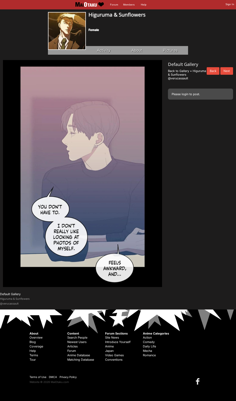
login (185, 94)
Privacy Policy (68, 377)
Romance (149, 355)
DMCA (53, 377)
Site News (112, 337)
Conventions (113, 359)
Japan (109, 351)
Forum (114, 4)
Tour (33, 359)
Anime (109, 346)
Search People (77, 337)
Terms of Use (38, 377)
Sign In (229, 4)
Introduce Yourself (118, 342)
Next (226, 71)
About (136, 50)
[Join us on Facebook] (198, 381)
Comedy (149, 342)
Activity (104, 50)
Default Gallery (10, 294)
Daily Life (149, 346)
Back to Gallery (178, 71)
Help (144, 4)
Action (147, 337)
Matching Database (80, 359)
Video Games (114, 355)
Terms (34, 355)
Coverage (36, 346)
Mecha (147, 351)
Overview (36, 337)
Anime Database (78, 355)
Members (129, 4)
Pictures (170, 50)
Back (213, 71)
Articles (72, 346)
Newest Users (76, 342)
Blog (33, 342)
